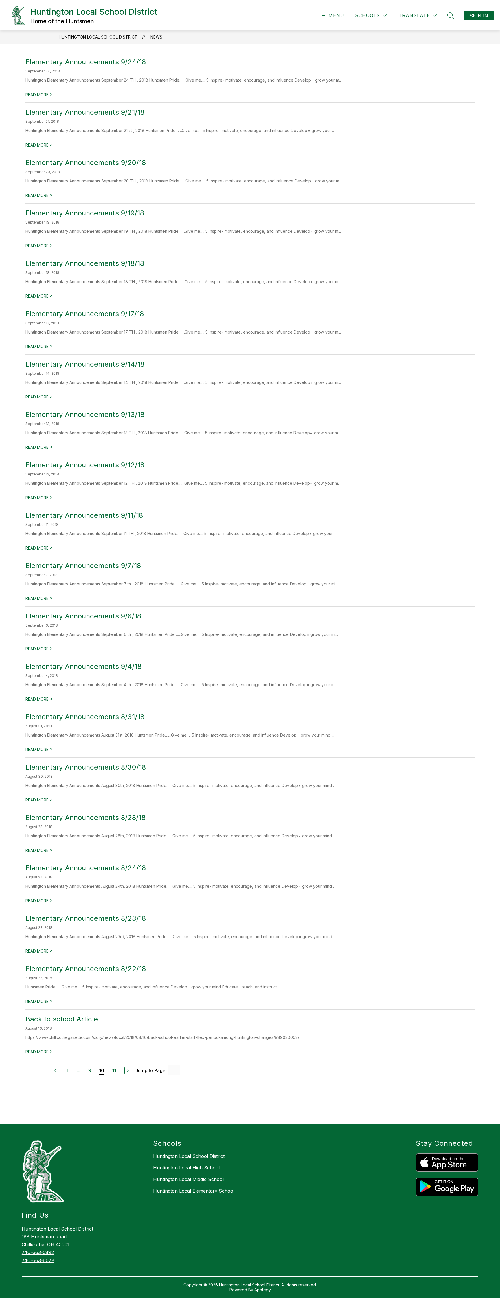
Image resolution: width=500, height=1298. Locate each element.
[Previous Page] (55, 1070)
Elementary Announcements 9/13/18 (84, 414)
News (156, 36)
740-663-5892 (38, 1252)
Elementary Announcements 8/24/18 (85, 868)
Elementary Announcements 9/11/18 (84, 515)
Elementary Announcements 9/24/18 (85, 62)
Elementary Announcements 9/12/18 (84, 465)
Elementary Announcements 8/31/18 (84, 717)
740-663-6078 (38, 1260)
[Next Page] (127, 1070)
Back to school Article (61, 1019)
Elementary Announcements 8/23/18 (85, 918)
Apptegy (262, 1289)
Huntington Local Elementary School (193, 1191)
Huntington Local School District (98, 36)
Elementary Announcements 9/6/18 (83, 616)
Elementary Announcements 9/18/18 (84, 263)
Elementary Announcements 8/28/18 (85, 817)
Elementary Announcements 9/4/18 (83, 666)
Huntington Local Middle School (188, 1179)
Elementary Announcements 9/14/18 (84, 364)
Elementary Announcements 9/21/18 (84, 112)
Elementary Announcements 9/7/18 (83, 565)
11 (114, 1070)
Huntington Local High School (186, 1168)
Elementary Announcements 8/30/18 (85, 767)
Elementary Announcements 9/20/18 (85, 162)
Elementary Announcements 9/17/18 (84, 314)
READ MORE (39, 94)
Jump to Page (150, 1070)
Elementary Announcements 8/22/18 (85, 968)
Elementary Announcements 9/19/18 (84, 213)
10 (101, 1070)
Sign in (479, 16)
